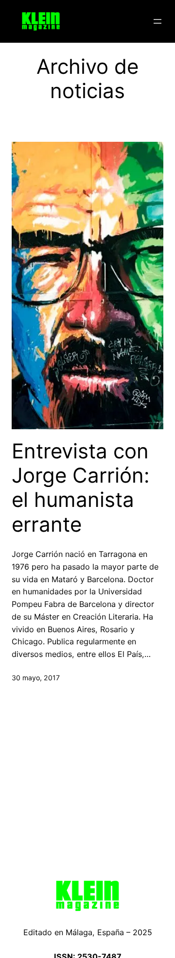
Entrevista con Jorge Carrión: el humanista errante (81, 488)
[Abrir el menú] (157, 21)
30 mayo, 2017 (36, 677)
